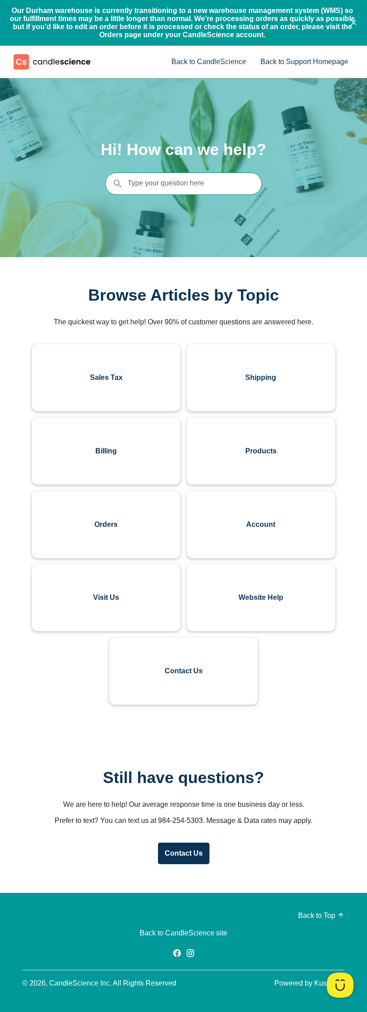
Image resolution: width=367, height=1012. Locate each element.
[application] (340, 985)
